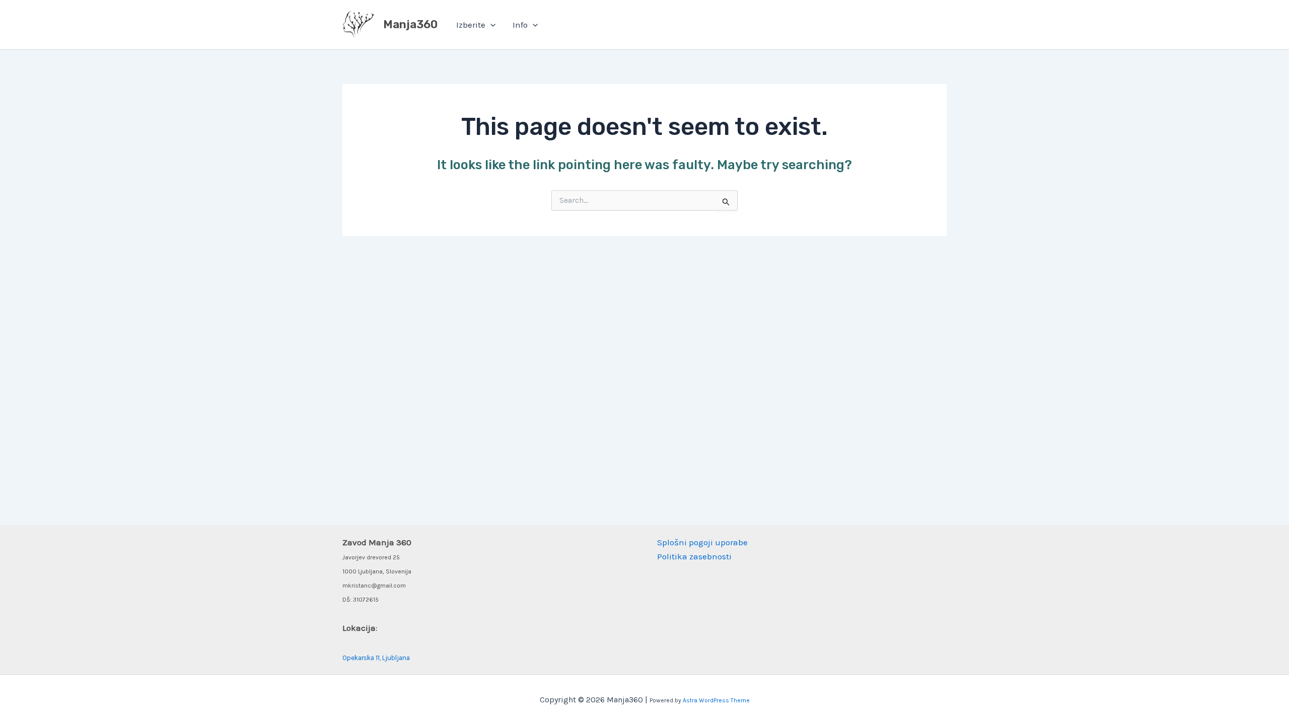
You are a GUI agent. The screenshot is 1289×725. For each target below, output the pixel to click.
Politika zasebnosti (694, 556)
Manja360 (410, 24)
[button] (490, 25)
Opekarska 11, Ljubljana (376, 658)
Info (520, 25)
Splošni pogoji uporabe (702, 542)
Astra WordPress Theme (716, 700)
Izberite (470, 25)
